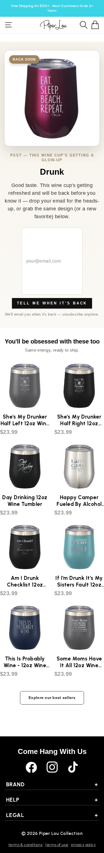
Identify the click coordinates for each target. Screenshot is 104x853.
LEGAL (52, 815)
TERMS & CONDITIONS (25, 844)
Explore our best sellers (52, 697)
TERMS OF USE (56, 844)
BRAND (52, 784)
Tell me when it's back (52, 303)
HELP (52, 799)
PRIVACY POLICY (83, 844)
